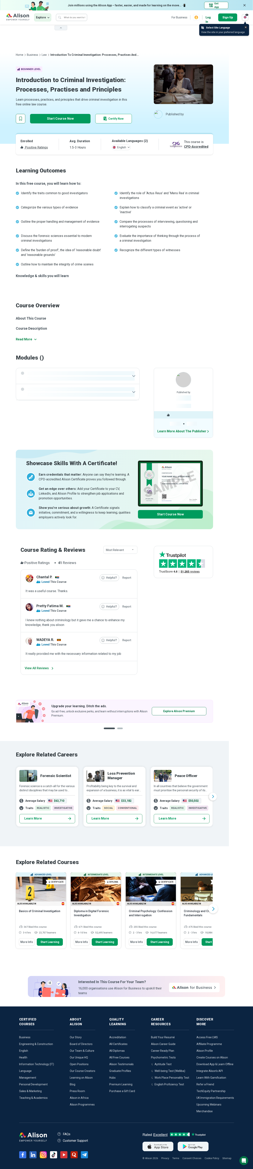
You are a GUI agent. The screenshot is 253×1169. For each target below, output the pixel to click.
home (19, 54)
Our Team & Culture (82, 1050)
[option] (114, 796)
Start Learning (50, 942)
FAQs (66, 1134)
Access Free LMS (207, 1037)
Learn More (33, 818)
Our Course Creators (82, 1070)
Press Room (77, 1091)
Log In (208, 18)
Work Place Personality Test (172, 1077)
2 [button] (118, 731)
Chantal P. (44, 577)
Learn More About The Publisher (181, 431)
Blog (72, 1084)
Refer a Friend (205, 1084)
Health (23, 1057)
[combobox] (120, 550)
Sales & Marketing (30, 1091)
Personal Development (33, 1084)
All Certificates (118, 1044)
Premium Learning (120, 1084)
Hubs (112, 1077)
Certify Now (116, 118)
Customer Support (75, 1140)
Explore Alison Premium (116, 711)
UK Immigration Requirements (215, 1097)
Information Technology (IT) (36, 1064)
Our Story (76, 1037)
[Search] (59, 17)
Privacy (165, 1158)
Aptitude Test (163, 1064)
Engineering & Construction (36, 1044)
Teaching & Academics (33, 1097)
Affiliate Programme (209, 1044)
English (23, 1050)
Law (44, 54)
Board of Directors (81, 1044)
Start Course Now (60, 118)
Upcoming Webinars (208, 1104)
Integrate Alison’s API (209, 1070)
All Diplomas (117, 1050)
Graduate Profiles (120, 1070)
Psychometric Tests (163, 1057)
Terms (175, 1158)
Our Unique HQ (79, 1057)
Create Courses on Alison (212, 1057)
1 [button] (108, 731)
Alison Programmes (82, 1104)
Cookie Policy (212, 1158)
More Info (26, 942)
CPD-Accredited (196, 147)
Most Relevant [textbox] (115, 550)
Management (27, 1077)
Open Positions (79, 1064)
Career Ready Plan (162, 1050)
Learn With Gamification (211, 1077)
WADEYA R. (45, 640)
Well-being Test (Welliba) (170, 1070)
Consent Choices (191, 1158)
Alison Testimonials (121, 1064)
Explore (41, 17)
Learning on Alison (81, 1077)
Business (32, 54)
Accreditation (117, 1037)
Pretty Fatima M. (50, 606)
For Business (179, 17)
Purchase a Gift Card (122, 1091)
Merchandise (204, 1111)
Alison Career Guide (163, 1044)
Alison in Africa (79, 1097)
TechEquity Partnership (211, 1091)
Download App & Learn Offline (214, 1064)
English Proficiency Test (169, 1084)
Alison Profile (204, 1050)
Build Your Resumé (163, 1037)
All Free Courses (119, 1057)
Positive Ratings (36, 147)
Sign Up (227, 17)
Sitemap (226, 1158)
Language (25, 1070)
